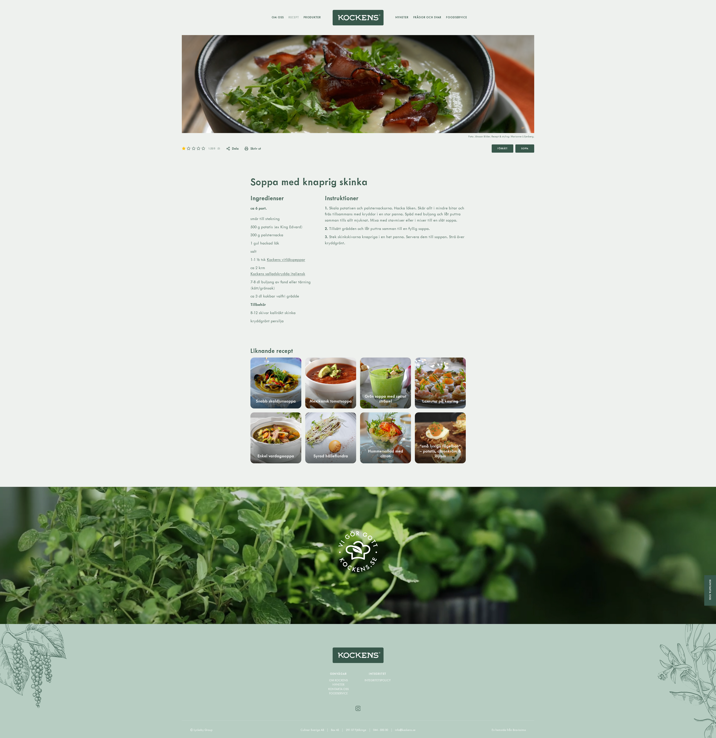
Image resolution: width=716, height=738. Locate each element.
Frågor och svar (427, 17)
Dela (235, 148)
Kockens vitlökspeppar (286, 259)
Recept (293, 17)
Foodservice (456, 17)
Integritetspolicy (378, 680)
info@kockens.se (405, 730)
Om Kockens (338, 680)
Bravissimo (519, 730)
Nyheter (402, 17)
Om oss (278, 17)
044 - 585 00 (381, 730)
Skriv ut (255, 148)
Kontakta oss (338, 689)
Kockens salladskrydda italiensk (277, 273)
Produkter (312, 17)
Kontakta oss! (710, 590)
